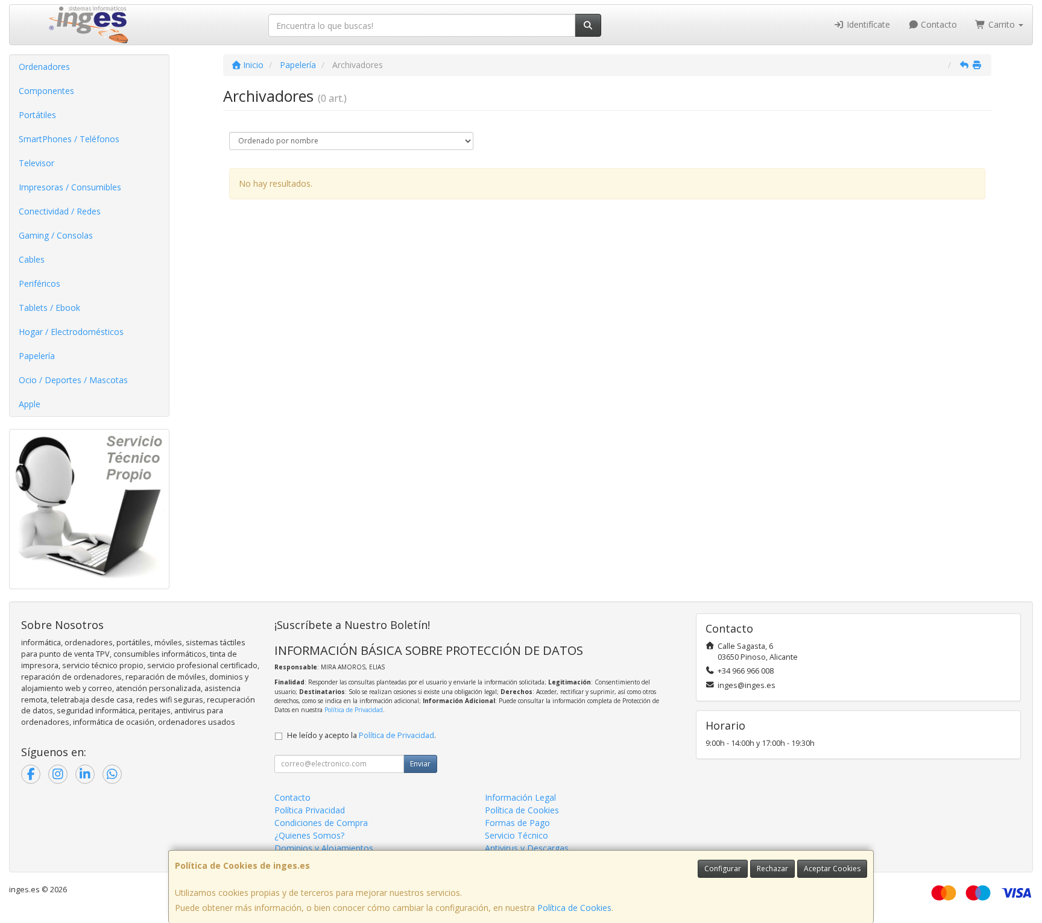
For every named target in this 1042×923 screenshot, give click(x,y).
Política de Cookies (574, 907)
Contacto (937, 24)
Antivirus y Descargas (527, 848)
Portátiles (37, 114)
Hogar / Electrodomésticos (71, 331)
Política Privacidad (309, 810)
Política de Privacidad (353, 710)
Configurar (722, 868)
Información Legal (520, 797)
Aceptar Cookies (832, 868)
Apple (29, 404)
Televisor (36, 163)
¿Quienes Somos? (309, 835)
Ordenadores (44, 66)
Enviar (420, 764)
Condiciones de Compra (321, 822)
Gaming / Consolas (56, 235)
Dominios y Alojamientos (323, 848)
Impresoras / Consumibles (70, 187)
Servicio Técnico (516, 835)
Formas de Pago (517, 822)
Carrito (1001, 24)
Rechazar (772, 868)
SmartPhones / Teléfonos (69, 139)
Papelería (37, 355)
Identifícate (867, 24)
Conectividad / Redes (60, 211)
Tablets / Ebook (49, 307)
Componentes (46, 90)
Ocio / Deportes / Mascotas (73, 380)
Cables (32, 259)
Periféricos (39, 283)
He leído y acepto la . (361, 735)
